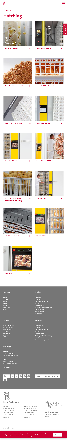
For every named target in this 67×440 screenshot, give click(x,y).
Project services (8, 327)
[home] (4, 2)
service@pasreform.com (10, 356)
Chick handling (39, 305)
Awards (14, 428)
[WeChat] (20, 376)
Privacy (5, 428)
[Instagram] (16, 376)
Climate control (39, 309)
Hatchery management (42, 340)
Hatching (37, 303)
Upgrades (6, 336)
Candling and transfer (41, 301)
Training (5, 331)
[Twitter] (12, 376)
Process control (39, 312)
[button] (63, 3)
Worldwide (6, 367)
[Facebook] (8, 376)
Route (5, 417)
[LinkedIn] (5, 376)
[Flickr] (5, 379)
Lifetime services (8, 329)
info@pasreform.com (10, 363)
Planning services (8, 325)
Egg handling (39, 297)
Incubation (38, 299)
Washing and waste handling (43, 307)
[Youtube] (24, 376)
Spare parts (6, 334)
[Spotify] (28, 376)
